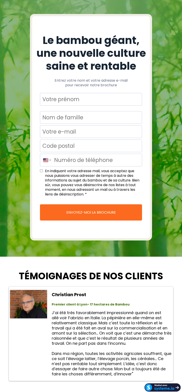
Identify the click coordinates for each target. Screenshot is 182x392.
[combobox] (46, 160)
